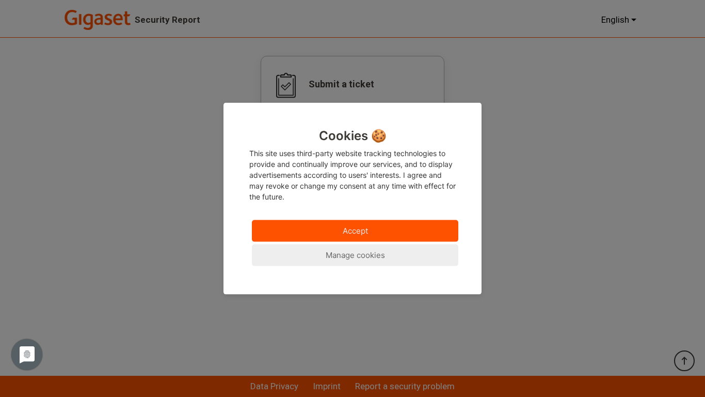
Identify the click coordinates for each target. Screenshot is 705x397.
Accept (355, 230)
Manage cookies (355, 254)
